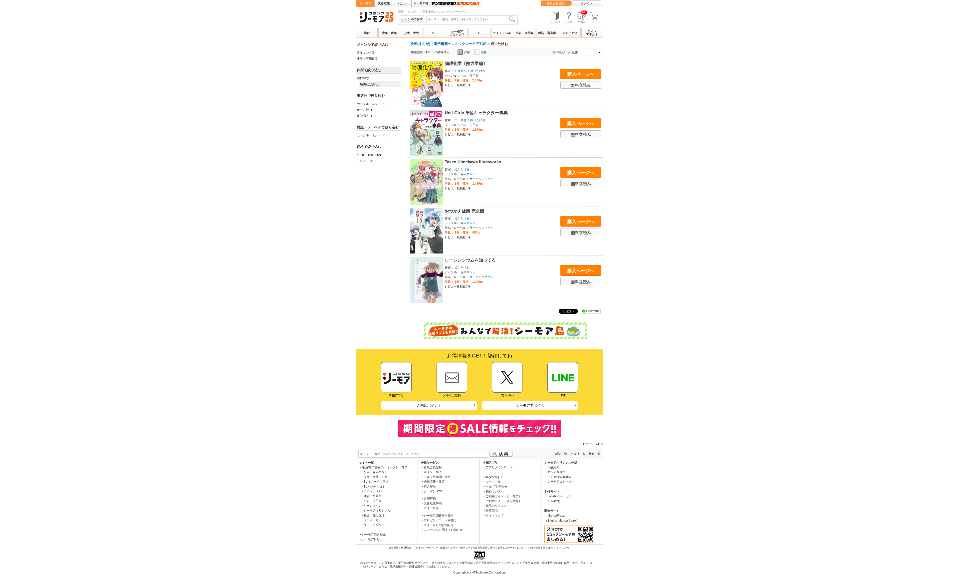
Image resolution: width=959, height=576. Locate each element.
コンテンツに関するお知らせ (443, 530)
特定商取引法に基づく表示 (487, 547)
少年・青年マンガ (376, 472)
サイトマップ (495, 515)
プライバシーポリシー (425, 547)
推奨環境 (492, 510)
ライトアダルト (592, 33)
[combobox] (471, 19)
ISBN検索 (534, 547)
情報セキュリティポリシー (455, 547)
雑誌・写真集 (547, 33)
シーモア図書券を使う (439, 515)
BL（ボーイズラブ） (377, 481)
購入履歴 (430, 486)
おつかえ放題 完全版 (464, 211)
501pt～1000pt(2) (369, 155)
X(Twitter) (553, 501)
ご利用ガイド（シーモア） (504, 496)
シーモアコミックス (457, 33)
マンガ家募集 (556, 472)
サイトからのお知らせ (439, 525)
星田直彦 (461, 120)
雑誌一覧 (561, 454)
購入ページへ (580, 74)
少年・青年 (389, 33)
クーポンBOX (433, 491)
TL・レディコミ (374, 486)
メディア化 (569, 33)
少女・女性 (411, 33)
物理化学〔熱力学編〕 (466, 63)
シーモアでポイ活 (530, 405)
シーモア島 (420, 3)
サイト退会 (431, 508)
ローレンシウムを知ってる (470, 260)
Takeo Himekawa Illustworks (473, 162)
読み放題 (384, 3)
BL (434, 33)
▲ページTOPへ (592, 444)
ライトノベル (502, 33)
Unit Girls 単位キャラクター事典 (476, 112)
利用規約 (406, 547)
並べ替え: (559, 52)
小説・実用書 (525, 33)
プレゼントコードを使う (440, 520)
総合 (367, 33)
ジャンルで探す (412, 19)
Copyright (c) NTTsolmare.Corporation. (479, 572)
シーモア (365, 3)
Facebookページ (558, 496)
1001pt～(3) (365, 161)
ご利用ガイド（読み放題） (504, 501)
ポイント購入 (433, 472)
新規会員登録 (433, 467)
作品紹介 (553, 467)
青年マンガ (468, 174)
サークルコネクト (481, 179)
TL (479, 33)
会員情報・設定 (434, 481)
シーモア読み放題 (374, 534)
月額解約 (430, 498)
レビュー (402, 3)
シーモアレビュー (374, 539)
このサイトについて (516, 547)
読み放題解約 (433, 503)
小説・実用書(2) (368, 58)
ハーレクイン (373, 505)
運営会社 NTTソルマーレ (557, 547)
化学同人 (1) (365, 116)
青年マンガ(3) (366, 52)
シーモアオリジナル (377, 510)
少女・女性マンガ (376, 477)
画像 (484, 52)
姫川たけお (477, 71)
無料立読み (581, 85)
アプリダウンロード (499, 467)
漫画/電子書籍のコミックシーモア (385, 467)
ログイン (586, 3)
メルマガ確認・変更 (437, 477)
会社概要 (394, 547)
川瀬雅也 (461, 71)
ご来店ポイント (429, 405)
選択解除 (363, 78)
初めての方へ (495, 491)
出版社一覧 (577, 454)
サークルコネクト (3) (371, 104)
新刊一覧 (595, 454)
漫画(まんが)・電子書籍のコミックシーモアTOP (448, 44)
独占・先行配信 (374, 515)
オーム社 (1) (365, 110)
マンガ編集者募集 (559, 477)
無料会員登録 (556, 3)
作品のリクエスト (498, 506)
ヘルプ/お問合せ (496, 486)
